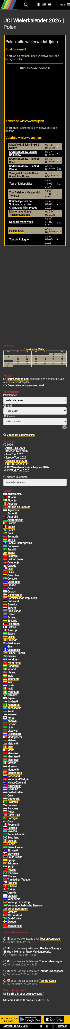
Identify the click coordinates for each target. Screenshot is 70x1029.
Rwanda (12, 831)
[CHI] (5, 569)
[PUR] (5, 815)
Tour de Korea (47, 980)
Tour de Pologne (19, 239)
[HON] (5, 659)
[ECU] (5, 604)
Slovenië (12, 850)
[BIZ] (5, 530)
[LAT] (5, 724)
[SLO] (5, 850)
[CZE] (5, 883)
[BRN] (5, 523)
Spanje (11, 860)
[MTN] (5, 756)
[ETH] (5, 620)
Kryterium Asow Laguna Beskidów (23, 153)
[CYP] (5, 591)
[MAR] (5, 753)
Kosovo (12, 721)
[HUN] (5, 666)
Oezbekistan (15, 792)
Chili (10, 569)
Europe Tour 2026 (15, 457)
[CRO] (5, 585)
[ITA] (5, 688)
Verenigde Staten (17, 908)
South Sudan (14, 857)
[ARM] (5, 513)
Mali (10, 746)
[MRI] (5, 760)
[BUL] (5, 556)
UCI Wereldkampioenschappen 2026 (27, 467)
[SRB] (5, 844)
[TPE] (5, 870)
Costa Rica (13, 581)
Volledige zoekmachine (21, 435)
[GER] (5, 601)
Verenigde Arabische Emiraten (25, 905)
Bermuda (12, 536)
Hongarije (13, 666)
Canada (11, 565)
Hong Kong (14, 662)
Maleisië (12, 743)
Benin (10, 533)
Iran (9, 682)
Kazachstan (14, 708)
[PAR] (5, 808)
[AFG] (5, 494)
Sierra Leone (15, 847)
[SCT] (5, 837)
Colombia (13, 575)
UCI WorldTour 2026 (17, 470)
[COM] (5, 578)
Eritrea (11, 614)
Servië (11, 844)
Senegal (12, 840)
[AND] (5, 503)
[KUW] (5, 714)
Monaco (12, 766)
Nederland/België (18, 779)
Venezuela (13, 899)
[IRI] (5, 682)
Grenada (12, 640)
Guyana (11, 656)
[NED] (5, 776)
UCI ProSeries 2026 (17, 464)
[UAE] (5, 905)
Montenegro (14, 772)
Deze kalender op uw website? (25, 385)
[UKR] (5, 789)
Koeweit (12, 714)
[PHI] (5, 624)
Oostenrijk (13, 798)
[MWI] (5, 740)
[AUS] (5, 516)
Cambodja (13, 562)
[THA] (5, 876)
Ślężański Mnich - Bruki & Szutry (24, 146)
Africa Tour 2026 (15, 447)
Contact (62, 1026)
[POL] (5, 811)
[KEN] (5, 711)
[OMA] (5, 795)
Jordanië (12, 701)
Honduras (13, 659)
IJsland (11, 672)
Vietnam (12, 912)
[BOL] (5, 540)
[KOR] (5, 717)
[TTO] (5, 879)
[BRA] (5, 549)
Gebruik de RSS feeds (19, 1000)
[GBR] (5, 902)
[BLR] (5, 915)
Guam (10, 646)
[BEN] (5, 533)
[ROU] (5, 824)
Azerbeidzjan (15, 519)
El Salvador (14, 611)
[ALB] (5, 497)
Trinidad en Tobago (18, 879)
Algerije (11, 500)
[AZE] (5, 520)
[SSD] (5, 857)
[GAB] (5, 633)
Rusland (12, 827)
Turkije (11, 889)
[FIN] (5, 627)
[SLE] (5, 847)
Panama (12, 805)
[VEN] (5, 899)
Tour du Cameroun (50, 938)
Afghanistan (14, 494)
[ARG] (5, 510)
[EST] (5, 617)
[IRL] (5, 669)
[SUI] (5, 926)
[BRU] (5, 553)
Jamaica (12, 695)
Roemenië (13, 824)
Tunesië (12, 886)
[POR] (5, 818)
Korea (10, 717)
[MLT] (5, 750)
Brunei (11, 552)
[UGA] (5, 892)
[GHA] (5, 637)
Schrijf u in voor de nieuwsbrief (25, 993)
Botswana (13, 546)
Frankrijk (12, 630)
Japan (11, 698)
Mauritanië (13, 756)
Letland (11, 724)
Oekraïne (12, 789)
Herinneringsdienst (18, 379)
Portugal (12, 818)
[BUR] (5, 559)
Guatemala (13, 649)
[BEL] (5, 527)
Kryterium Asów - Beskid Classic (24, 167)
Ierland (11, 669)
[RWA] (5, 831)
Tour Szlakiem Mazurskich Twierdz (24, 194)
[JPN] (5, 698)
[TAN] (5, 873)
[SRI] (5, 863)
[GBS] (5, 653)
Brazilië (11, 549)
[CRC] (5, 582)
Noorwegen (14, 785)
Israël (10, 685)
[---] (5, 779)
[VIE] (5, 912)
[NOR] (5, 786)
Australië (12, 516)
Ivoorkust (13, 691)
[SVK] (5, 854)
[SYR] (5, 866)
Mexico (11, 763)
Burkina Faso (15, 559)
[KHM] (5, 562)
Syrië (10, 866)
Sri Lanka (12, 863)
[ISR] (5, 685)
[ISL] (5, 672)
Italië (10, 688)
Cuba (10, 588)
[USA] (5, 909)
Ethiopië (12, 620)
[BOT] (5, 546)
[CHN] (5, 572)
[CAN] (5, 565)
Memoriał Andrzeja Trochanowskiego (20, 213)
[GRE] (5, 643)
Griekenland (14, 643)
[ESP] (5, 860)
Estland (11, 617)
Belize (11, 530)
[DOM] (5, 598)
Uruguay (12, 895)
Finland (11, 627)
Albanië (11, 497)
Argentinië (13, 510)
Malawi (11, 740)
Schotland (13, 837)
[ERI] (5, 614)
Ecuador (12, 604)
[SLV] (5, 611)
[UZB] (5, 792)
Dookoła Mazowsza (21, 222)
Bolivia (11, 539)
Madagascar (14, 737)
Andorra (12, 503)
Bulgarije (12, 556)
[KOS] (5, 721)
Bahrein (11, 523)
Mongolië (13, 769)
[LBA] (5, 727)
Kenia (10, 711)
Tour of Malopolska (20, 183)
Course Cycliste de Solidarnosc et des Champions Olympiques (23, 204)
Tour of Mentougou (50, 961)
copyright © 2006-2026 (15, 1026)
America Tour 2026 (16, 451)
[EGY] (5, 608)
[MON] (5, 766)
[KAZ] (5, 708)
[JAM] (5, 695)
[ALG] (5, 500)
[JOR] (5, 701)
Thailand (12, 876)
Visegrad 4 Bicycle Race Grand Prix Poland (23, 175)
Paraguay (13, 808)
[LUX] (5, 734)
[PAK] (5, 802)
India (10, 675)
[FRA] (5, 630)
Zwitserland (14, 925)
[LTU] (5, 730)
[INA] (5, 679)
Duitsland (13, 601)
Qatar (10, 821)
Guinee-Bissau (16, 653)
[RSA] (5, 918)
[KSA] (5, 834)
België (11, 526)
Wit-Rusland (14, 915)
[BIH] (5, 543)
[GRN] (5, 640)
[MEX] (5, 763)
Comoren (12, 578)
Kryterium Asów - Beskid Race (24, 160)
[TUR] (5, 889)
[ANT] (5, 507)
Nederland (13, 776)
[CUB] (5, 588)
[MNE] (5, 773)
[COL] (5, 575)
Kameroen (13, 704)
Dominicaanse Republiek (22, 598)
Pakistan (12, 802)
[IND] (5, 675)
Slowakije (13, 853)
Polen (10, 811)
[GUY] (5, 656)
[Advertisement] (35, 92)
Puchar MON (16, 230)
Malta (10, 750)
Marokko (12, 753)
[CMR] (5, 705)
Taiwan (11, 870)
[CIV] (5, 692)
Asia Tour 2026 (14, 454)
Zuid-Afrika (14, 918)
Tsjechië (12, 882)
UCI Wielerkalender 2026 (32, 20)
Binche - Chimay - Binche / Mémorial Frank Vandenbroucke (32, 950)
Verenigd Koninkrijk (18, 902)
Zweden (12, 921)
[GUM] (5, 646)
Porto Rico (13, 815)
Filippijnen (13, 624)
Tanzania (12, 873)
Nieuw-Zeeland (16, 782)
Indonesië (13, 678)
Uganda (11, 892)
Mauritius (13, 759)
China (10, 572)
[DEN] (5, 595)
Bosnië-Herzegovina (19, 543)
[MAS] (5, 743)
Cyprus (11, 591)
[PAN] (5, 805)
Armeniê (12, 513)
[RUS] (5, 828)
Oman (10, 795)
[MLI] (5, 747)
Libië (10, 727)
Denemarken (14, 594)
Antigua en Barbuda (18, 507)
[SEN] (5, 841)
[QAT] (5, 821)
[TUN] (5, 886)
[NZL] (5, 782)
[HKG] (5, 662)
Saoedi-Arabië (15, 834)
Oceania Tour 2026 (16, 460)
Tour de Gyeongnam (51, 971)
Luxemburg (14, 733)
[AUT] (5, 799)
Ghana (11, 636)
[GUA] (5, 650)
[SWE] (5, 921)
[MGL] (5, 769)
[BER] (5, 536)
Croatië (11, 585)
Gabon (11, 633)
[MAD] (5, 737)
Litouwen (12, 730)
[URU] (5, 896)
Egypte (11, 607)
